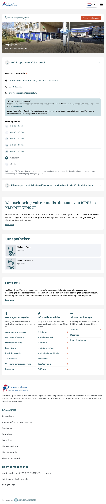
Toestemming (44, 364)
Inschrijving (10, 348)
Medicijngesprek (45, 337)
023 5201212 (15, 86)
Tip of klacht (11, 358)
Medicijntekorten (46, 348)
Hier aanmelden (15, 106)
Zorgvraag (10, 369)
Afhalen (74, 329)
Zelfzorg (42, 369)
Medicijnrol (43, 342)
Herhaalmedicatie (13, 342)
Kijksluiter (42, 332)
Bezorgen (74, 334)
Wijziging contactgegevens (18, 364)
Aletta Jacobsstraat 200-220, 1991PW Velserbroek (33, 80)
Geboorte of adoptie (14, 337)
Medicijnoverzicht (13, 353)
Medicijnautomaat (78, 340)
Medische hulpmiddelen (49, 353)
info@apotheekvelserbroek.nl (23, 92)
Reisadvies (43, 358)
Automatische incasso (15, 332)
